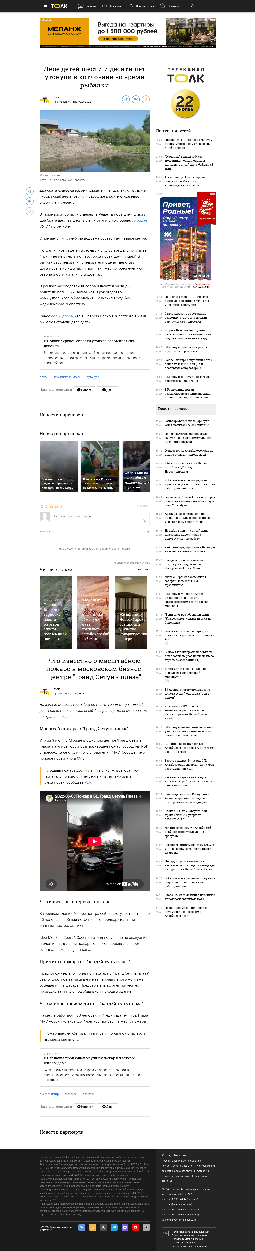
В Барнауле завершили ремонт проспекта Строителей (187, 349)
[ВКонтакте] (135, 99)
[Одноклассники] (145, 99)
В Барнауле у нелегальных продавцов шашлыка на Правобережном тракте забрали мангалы (188, 600)
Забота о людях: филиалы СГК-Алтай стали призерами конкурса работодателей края (189, 764)
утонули (93, 377)
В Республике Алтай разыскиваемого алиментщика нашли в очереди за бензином (188, 393)
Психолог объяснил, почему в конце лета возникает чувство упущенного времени (187, 301)
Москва (71, 1094)
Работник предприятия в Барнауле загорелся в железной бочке (190, 549)
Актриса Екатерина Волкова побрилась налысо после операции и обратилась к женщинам (190, 518)
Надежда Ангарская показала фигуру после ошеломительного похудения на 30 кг (188, 438)
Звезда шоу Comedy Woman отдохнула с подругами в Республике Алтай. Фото (184, 564)
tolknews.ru (179, 1155)
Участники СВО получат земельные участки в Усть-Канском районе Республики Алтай (186, 712)
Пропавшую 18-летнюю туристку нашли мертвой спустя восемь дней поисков (55, 621)
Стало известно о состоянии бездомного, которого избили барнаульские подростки (186, 317)
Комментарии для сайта (132, 563)
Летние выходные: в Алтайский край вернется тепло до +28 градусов (188, 832)
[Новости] (85, 389)
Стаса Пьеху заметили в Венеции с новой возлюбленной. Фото (190, 897)
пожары (89, 1094)
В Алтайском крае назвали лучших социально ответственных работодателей (190, 882)
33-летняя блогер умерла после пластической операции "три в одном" (187, 693)
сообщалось (62, 316)
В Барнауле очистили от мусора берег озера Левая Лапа (187, 379)
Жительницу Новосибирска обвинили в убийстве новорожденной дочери (133, 626)
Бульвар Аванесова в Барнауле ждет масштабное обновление (187, 423)
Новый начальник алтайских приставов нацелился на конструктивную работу (186, 534)
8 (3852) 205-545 (176, 1209)
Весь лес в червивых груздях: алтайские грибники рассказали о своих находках (190, 781)
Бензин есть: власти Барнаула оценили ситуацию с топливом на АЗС (189, 635)
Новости (91, 6)
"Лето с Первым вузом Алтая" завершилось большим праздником (186, 581)
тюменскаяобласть (67, 377)
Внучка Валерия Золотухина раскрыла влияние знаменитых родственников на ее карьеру (188, 334)
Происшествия (145, 6)
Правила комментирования (187, 1239)
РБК (88, 782)
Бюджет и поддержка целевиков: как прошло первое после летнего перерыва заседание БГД (189, 656)
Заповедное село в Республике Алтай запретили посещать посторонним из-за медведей (187, 798)
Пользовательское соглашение (189, 1235)
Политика (173, 6)
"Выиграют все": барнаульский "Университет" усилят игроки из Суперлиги (188, 618)
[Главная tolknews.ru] (59, 6)
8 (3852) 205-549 (176, 1214)
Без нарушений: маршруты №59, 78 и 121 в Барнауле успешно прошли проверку (190, 848)
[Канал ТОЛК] (108, 389)
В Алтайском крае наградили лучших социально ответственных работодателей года (190, 484)
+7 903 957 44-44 (176, 1199)
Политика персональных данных (190, 1231)
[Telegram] (125, 99)
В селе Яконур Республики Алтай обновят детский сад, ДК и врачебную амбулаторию (189, 364)
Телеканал (116, 6)
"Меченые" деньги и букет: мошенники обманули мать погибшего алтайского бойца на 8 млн (97, 619)
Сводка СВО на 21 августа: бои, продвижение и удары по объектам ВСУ (186, 815)
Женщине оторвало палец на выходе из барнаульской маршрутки (186, 673)
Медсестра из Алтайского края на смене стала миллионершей (189, 452)
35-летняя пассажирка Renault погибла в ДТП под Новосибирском (187, 467)
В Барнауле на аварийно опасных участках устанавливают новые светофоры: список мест (189, 731)
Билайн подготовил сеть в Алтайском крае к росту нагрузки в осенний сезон (190, 748)
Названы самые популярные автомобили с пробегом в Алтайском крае (186, 912)
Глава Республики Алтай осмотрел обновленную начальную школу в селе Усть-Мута (190, 501)
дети (43, 377)
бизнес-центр (49, 1094)
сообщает (140, 220)
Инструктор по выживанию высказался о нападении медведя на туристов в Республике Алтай (190, 865)
